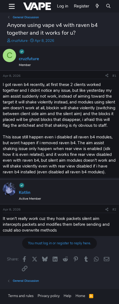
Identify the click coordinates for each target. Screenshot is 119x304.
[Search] (108, 6)
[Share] (106, 76)
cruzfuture (19, 40)
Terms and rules (20, 295)
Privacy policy (49, 295)
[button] (11, 6)
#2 (114, 209)
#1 (114, 76)
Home (80, 295)
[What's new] (97, 6)
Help (67, 295)
